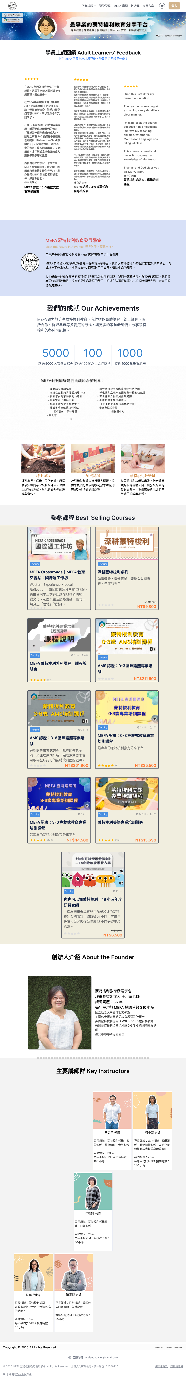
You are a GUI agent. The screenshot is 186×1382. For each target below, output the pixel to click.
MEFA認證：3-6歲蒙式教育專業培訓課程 (58, 825)
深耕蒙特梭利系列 (113, 572)
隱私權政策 (176, 1366)
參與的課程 (80, 182)
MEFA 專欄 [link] (121, 6)
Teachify (21, 1374)
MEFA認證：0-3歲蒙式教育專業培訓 (41, 189)
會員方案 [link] (148, 6)
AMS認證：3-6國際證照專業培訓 (57, 741)
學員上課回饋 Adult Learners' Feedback (93, 53)
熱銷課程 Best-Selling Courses (93, 517)
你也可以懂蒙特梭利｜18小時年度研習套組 (93, 902)
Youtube (169, 1347)
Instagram (178, 1347)
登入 (174, 6)
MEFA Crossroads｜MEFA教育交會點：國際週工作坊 (57, 575)
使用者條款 (161, 1366)
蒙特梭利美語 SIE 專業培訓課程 (141, 182)
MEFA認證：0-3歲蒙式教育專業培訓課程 (126, 738)
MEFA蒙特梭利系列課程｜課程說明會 (58, 666)
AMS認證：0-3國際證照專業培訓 (125, 668)
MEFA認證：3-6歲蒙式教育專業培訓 (91, 189)
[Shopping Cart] (162, 6)
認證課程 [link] (105, 6)
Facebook (159, 1347)
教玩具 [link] (135, 6)
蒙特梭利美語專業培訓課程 (120, 822)
